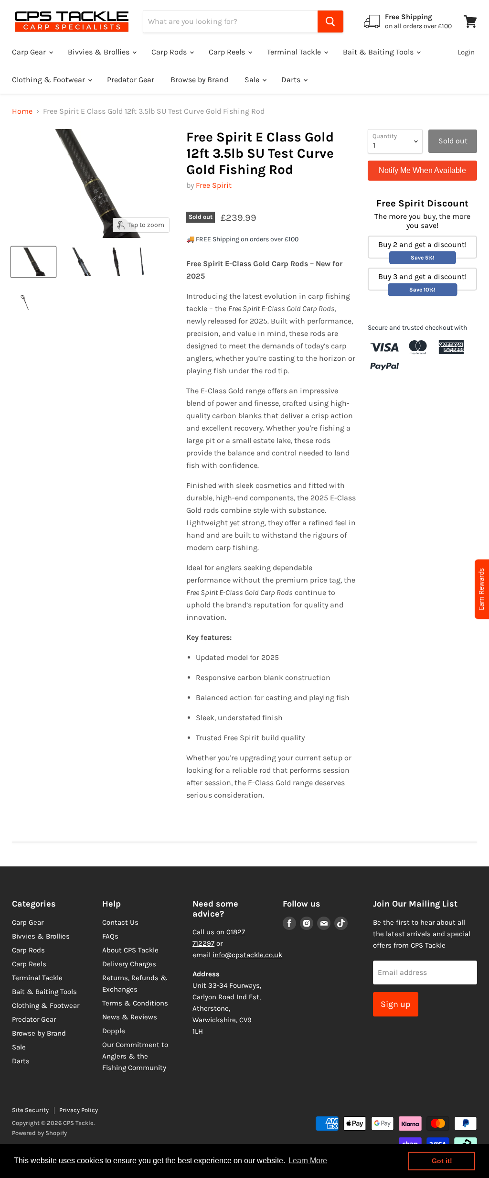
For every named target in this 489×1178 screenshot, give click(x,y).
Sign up (396, 1004)
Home (22, 111)
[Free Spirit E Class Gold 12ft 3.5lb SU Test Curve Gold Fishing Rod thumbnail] (33, 262)
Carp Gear (30, 51)
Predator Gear (130, 79)
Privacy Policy (78, 1109)
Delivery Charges (129, 964)
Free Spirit (214, 185)
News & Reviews (129, 1017)
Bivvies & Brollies (99, 51)
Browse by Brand (199, 79)
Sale (252, 79)
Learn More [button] (307, 1160)
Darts (291, 79)
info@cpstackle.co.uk (247, 955)
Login (466, 52)
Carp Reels (228, 51)
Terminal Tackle (295, 51)
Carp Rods (170, 51)
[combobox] (230, 21)
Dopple (113, 1031)
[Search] (330, 21)
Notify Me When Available (422, 170)
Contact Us (120, 922)
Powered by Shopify (39, 1132)
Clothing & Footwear (49, 79)
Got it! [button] (442, 1161)
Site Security (30, 1109)
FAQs (110, 936)
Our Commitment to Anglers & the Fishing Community (135, 1056)
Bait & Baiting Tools (379, 51)
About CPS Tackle (130, 950)
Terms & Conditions (135, 1003)
